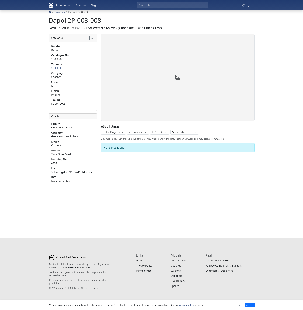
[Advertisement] (73, 211)
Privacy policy (144, 265)
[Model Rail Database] (51, 5)
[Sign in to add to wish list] (91, 38)
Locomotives (63, 5)
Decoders (176, 276)
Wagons (95, 5)
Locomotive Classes (217, 260)
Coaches (81, 5)
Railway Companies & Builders (223, 265)
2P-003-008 (57, 68)
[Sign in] (250, 5)
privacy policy (186, 304)
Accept (249, 304)
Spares (175, 286)
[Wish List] (244, 5)
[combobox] (172, 5)
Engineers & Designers (219, 270)
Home (139, 260)
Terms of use (144, 270)
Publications (178, 281)
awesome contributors (80, 267)
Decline (238, 304)
